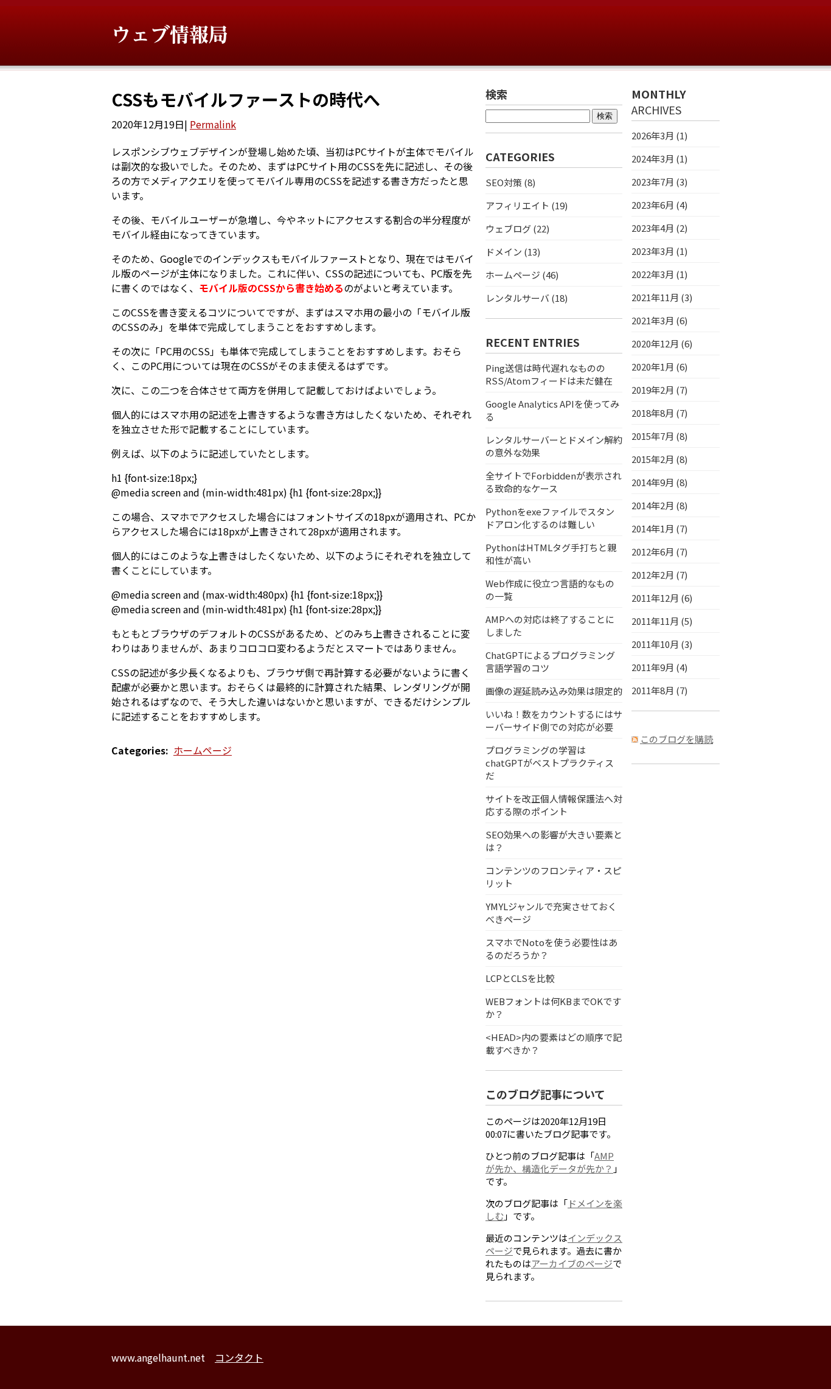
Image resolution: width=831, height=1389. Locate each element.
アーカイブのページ (572, 1263)
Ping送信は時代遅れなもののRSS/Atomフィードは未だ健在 (549, 374)
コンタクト (239, 1357)
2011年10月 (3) (661, 644)
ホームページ (202, 750)
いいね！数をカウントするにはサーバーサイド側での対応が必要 (553, 720)
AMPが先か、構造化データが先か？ (549, 1162)
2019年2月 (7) (659, 389)
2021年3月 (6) (659, 320)
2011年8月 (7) (659, 690)
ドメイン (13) (512, 251)
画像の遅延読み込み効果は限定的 (553, 690)
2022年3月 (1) (659, 274)
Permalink (213, 124)
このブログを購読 (676, 739)
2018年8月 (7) (659, 412)
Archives (656, 109)
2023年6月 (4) (659, 204)
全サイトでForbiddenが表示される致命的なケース (553, 482)
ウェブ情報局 (169, 34)
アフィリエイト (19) (526, 205)
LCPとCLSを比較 (520, 978)
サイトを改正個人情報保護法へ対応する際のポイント (553, 805)
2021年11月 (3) (661, 297)
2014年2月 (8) (659, 505)
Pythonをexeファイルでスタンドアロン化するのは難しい (549, 518)
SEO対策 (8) (510, 182)
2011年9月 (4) (659, 667)
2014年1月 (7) (659, 528)
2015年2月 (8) (659, 459)
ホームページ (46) (521, 274)
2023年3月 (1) (659, 251)
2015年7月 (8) (659, 436)
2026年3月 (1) (659, 135)
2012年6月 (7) (659, 551)
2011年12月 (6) (661, 597)
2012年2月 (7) (659, 574)
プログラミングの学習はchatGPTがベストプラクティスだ (549, 762)
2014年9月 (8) (659, 482)
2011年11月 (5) (661, 620)
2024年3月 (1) (659, 158)
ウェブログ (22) (517, 228)
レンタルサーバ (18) (526, 297)
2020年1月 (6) (659, 366)
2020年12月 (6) (661, 343)
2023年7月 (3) (659, 181)
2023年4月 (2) (659, 227)
